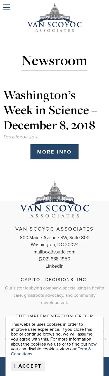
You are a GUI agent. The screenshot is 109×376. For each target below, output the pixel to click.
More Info (54, 152)
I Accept (28, 366)
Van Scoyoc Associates (54, 229)
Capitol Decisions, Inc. (54, 279)
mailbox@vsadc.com (54, 252)
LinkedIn (54, 266)
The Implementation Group (54, 316)
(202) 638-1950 (54, 259)
